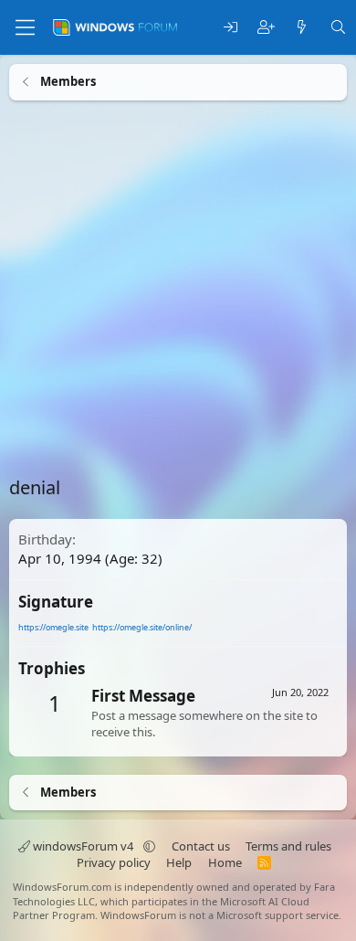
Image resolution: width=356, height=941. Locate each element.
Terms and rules (288, 846)
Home (225, 862)
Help (179, 862)
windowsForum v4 (83, 846)
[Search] (338, 27)
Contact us (201, 846)
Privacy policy (114, 862)
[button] (149, 846)
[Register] (266, 27)
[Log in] (230, 27)
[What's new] (301, 27)
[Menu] (25, 27)
